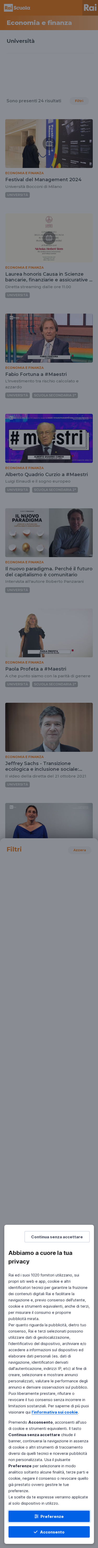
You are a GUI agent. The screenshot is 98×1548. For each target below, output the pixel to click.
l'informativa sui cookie (55, 1412)
